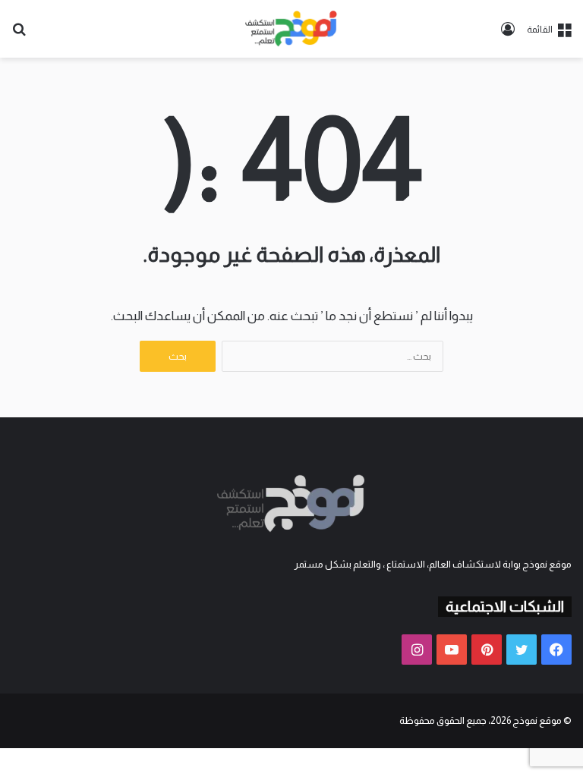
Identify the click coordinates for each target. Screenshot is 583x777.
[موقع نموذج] (291, 29)
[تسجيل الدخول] (507, 34)
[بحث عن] (19, 34)
